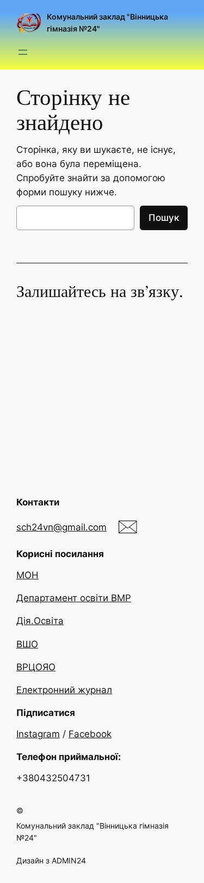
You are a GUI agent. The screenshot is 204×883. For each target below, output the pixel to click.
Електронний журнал (64, 689)
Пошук (164, 217)
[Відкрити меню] (22, 52)
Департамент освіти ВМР (73, 597)
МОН (27, 575)
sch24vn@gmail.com (61, 527)
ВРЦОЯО (35, 667)
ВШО (27, 644)
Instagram (38, 733)
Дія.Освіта (40, 620)
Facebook (90, 733)
